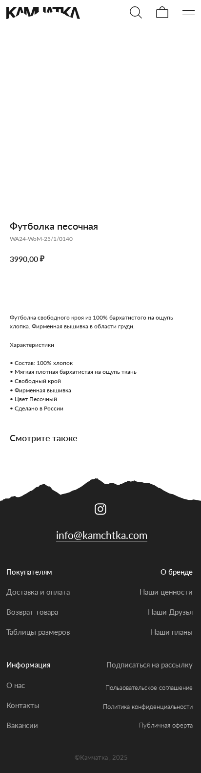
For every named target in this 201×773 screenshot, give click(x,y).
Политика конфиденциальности (148, 706)
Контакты (23, 705)
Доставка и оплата (38, 591)
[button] (188, 12)
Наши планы (172, 631)
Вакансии (22, 725)
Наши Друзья (170, 611)
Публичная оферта (166, 725)
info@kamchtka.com (101, 535)
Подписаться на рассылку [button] (149, 664)
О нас (15, 685)
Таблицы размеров (38, 631)
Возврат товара (32, 611)
